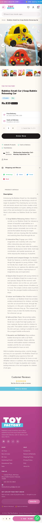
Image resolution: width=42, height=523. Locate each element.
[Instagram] (8, 441)
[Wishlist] (28, 7)
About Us (26, 466)
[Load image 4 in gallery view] (29, 73)
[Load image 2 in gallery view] (13, 73)
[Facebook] (4, 441)
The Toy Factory (13, 513)
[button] (21, 167)
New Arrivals (6, 454)
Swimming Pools (7, 460)
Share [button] (6, 159)
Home (3, 20)
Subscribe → (34, 501)
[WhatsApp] (18, 441)
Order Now (21, 136)
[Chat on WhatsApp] (37, 518)
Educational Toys (7, 463)
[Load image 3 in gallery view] (21, 73)
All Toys (4, 451)
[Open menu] (4, 7)
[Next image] (39, 45)
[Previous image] (3, 45)
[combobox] (22, 14)
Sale (3, 466)
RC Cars (4, 457)
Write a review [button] (21, 389)
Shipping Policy (28, 457)
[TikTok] (13, 441)
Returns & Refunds (29, 454)
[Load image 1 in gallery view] (5, 73)
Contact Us (26, 451)
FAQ (24, 463)
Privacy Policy (27, 460)
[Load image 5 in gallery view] (37, 73)
